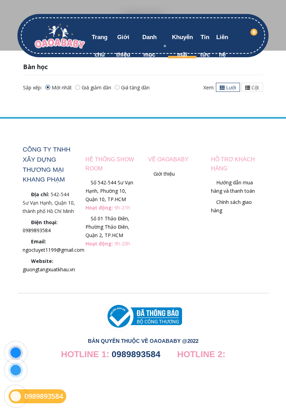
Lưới (230, 87)
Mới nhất (62, 87)
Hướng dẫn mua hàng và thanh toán (233, 186)
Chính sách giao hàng (231, 206)
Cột (254, 87)
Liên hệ (222, 46)
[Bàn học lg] (60, 35)
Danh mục (149, 46)
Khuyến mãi (182, 46)
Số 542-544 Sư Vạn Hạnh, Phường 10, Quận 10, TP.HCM (109, 195)
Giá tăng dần (135, 87)
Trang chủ (99, 46)
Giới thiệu (123, 46)
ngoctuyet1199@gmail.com (53, 250)
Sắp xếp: (32, 87)
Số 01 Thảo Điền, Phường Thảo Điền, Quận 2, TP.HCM (107, 231)
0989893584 (37, 230)
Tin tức (205, 46)
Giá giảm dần (96, 87)
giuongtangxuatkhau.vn (49, 269)
